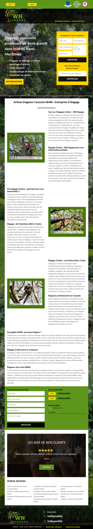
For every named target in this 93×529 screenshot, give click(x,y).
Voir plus (46, 467)
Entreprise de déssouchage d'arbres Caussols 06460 (46, 495)
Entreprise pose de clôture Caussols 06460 (46, 500)
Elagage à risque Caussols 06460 (71, 499)
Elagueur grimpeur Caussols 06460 (72, 491)
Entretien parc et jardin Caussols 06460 (72, 495)
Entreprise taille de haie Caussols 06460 (18, 493)
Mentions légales (54, 527)
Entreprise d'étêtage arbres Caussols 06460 (19, 498)
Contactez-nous (73, 527)
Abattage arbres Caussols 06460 (44, 491)
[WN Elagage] (15, 16)
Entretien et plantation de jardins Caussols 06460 (45, 488)
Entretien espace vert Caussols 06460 (71, 488)
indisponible (64, 393)
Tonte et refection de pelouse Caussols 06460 (17, 488)
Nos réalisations (14, 82)
